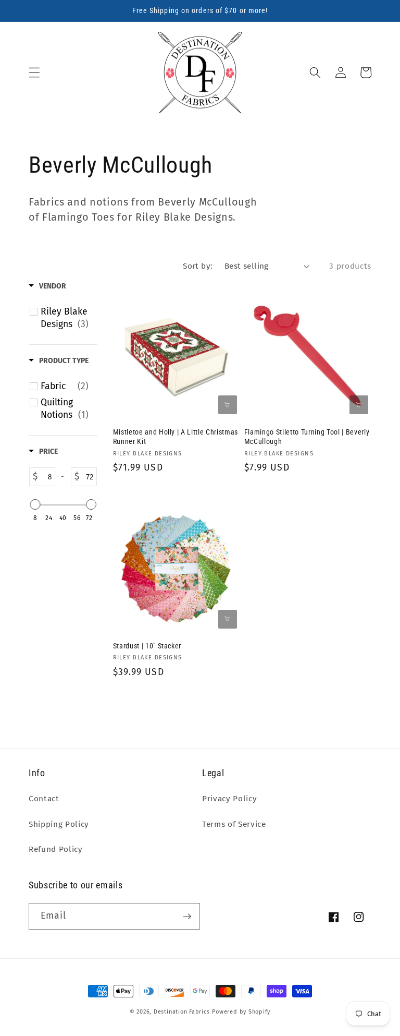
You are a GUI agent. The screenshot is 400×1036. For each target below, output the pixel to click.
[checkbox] (65, 318)
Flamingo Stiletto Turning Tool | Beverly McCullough (306, 437)
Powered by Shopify (241, 1011)
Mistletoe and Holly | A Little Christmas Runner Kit (175, 437)
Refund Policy (56, 849)
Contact (44, 798)
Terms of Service (234, 824)
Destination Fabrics (182, 1011)
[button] (34, 72)
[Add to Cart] (227, 404)
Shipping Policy (59, 824)
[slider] (35, 504)
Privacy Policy (229, 798)
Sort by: (198, 266)
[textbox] (46, 477)
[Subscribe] (186, 916)
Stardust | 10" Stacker (147, 646)
